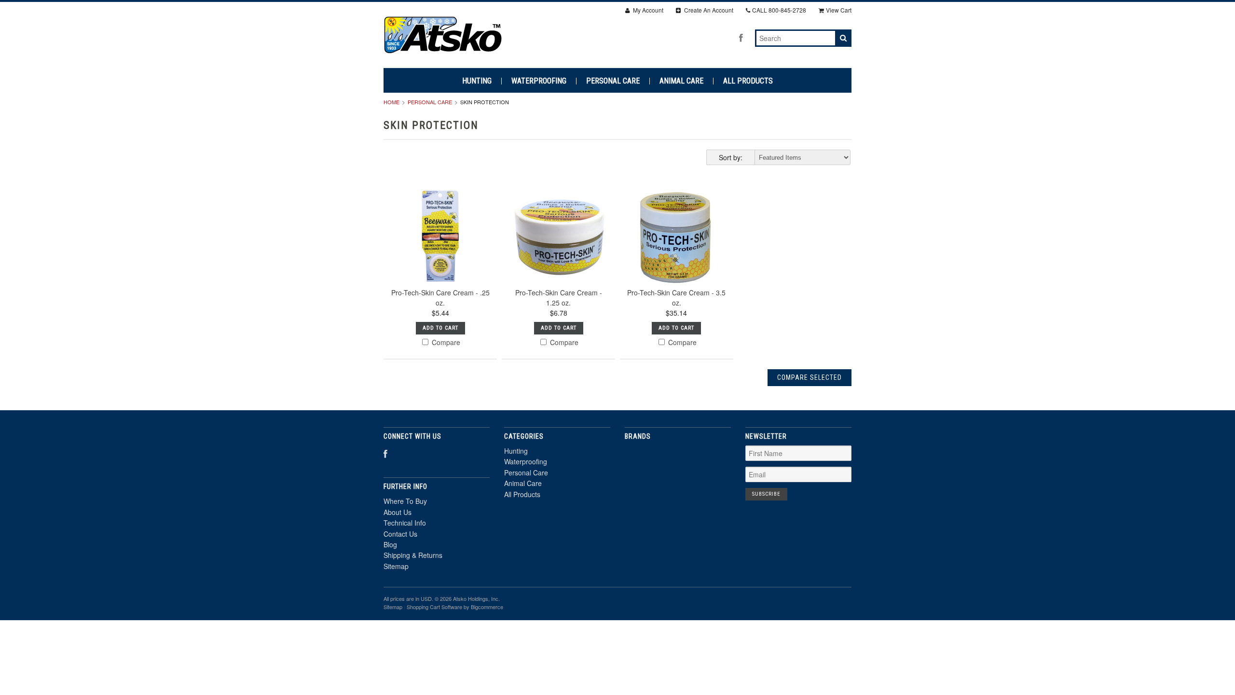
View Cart (838, 10)
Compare (445, 342)
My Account (647, 10)
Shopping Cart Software (434, 607)
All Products (748, 81)
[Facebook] (741, 37)
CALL (779, 10)
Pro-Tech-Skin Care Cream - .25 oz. (440, 297)
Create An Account (708, 10)
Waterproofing (538, 81)
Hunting (477, 81)
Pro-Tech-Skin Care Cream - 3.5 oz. (676, 297)
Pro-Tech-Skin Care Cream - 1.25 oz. (558, 297)
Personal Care (613, 81)
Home (391, 102)
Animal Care (681, 81)
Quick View (440, 260)
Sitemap (396, 566)
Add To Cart (440, 328)
